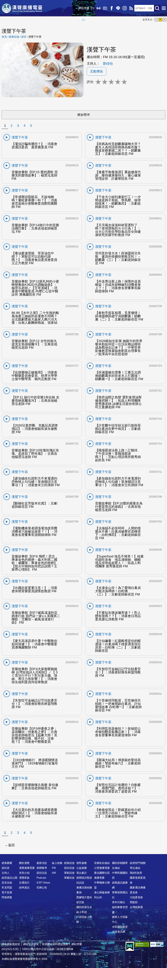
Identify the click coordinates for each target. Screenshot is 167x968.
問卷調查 (7, 897)
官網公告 (42, 887)
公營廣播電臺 (102, 868)
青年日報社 (118, 902)
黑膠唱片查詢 (84, 897)
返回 (11, 845)
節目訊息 (42, 872)
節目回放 (69, 868)
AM (54, 872)
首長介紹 (24, 872)
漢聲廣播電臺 (22, 8)
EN (92, 8)
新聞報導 (42, 868)
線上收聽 (98, 8)
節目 (23, 36)
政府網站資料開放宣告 (55, 944)
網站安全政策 (31, 944)
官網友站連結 (102, 863)
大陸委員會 (136, 897)
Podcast (41, 877)
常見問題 (7, 887)
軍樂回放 (69, 877)
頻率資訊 (24, 887)
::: (83, 19)
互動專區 (96, 71)
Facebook (111, 8)
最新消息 (42, 863)
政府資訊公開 (9, 877)
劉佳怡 (108, 63)
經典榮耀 (7, 863)
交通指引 (24, 882)
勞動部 (134, 902)
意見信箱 (7, 882)
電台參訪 (81, 872)
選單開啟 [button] (163, 8)
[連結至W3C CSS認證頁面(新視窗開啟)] (157, 944)
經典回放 (105, 8)
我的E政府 (136, 872)
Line (118, 8)
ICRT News (43, 882)
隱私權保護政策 (11, 944)
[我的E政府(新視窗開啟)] (129, 946)
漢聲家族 (24, 877)
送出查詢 (157, 8)
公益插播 (81, 868)
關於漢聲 (24, 863)
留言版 (80, 902)
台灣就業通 (136, 907)
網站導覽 (84, 8)
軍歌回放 (69, 872)
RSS (131, 8)
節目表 (5, 868)
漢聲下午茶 (34, 36)
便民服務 (81, 863)
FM (54, 868)
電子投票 (7, 892)
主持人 (5, 872)
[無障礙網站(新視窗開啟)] (142, 944)
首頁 (4, 36)
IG (124, 8)
